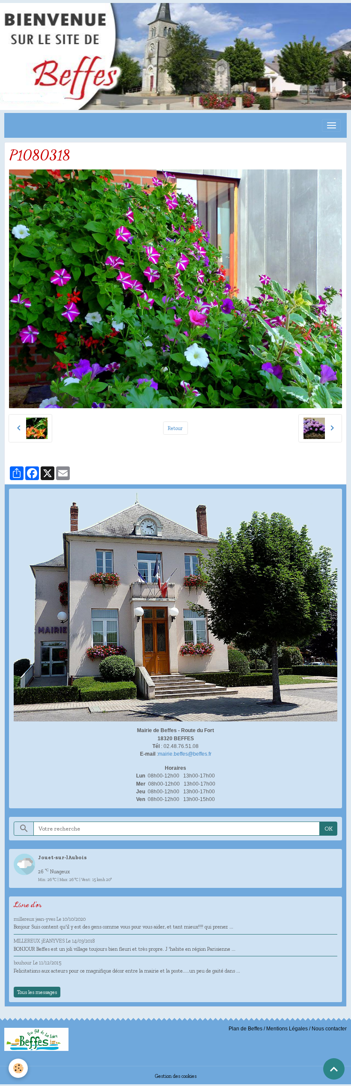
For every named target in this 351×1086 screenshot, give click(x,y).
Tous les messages (37, 992)
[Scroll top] (334, 1069)
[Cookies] (18, 1068)
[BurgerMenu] (331, 125)
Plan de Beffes (245, 1029)
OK (328, 828)
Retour (175, 428)
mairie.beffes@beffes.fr (184, 754)
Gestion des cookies (175, 1076)
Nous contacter (329, 1029)
